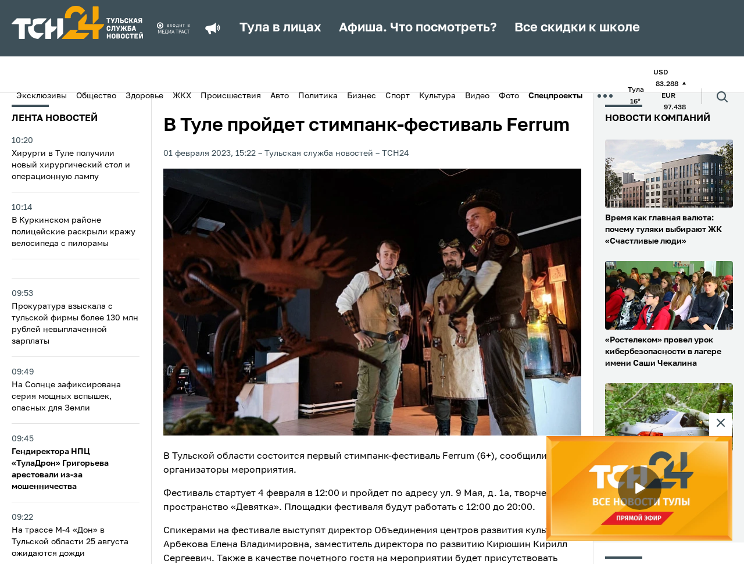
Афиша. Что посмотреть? (418, 28)
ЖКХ (182, 96)
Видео (477, 96)
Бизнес (361, 96)
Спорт (397, 96)
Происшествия (231, 96)
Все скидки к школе (577, 28)
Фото (509, 96)
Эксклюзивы (41, 96)
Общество (96, 96)
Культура (437, 96)
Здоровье (144, 96)
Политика (318, 96)
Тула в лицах (280, 28)
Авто (279, 96)
